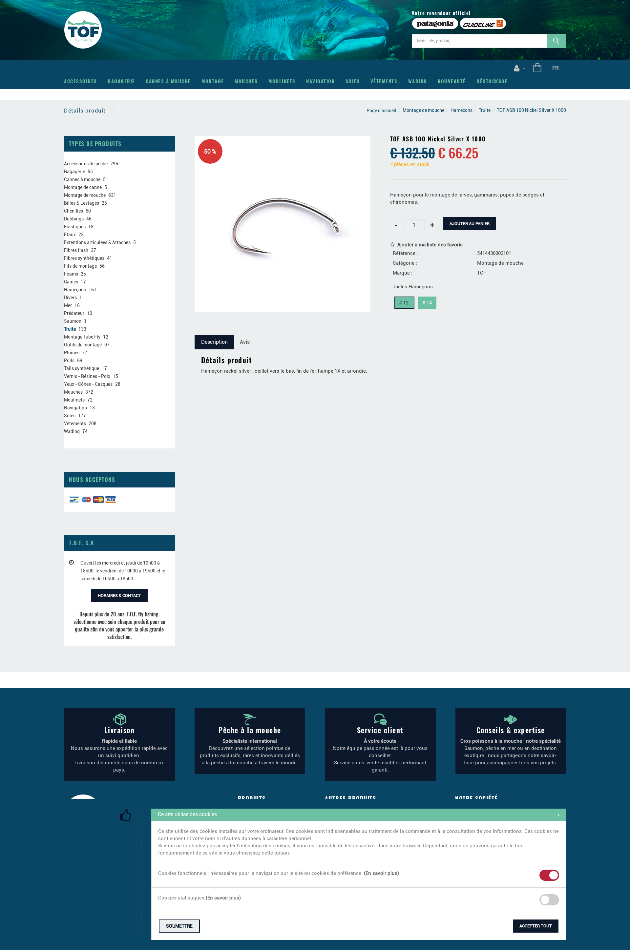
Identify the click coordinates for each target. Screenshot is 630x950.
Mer (68, 305)
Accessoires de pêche (86, 163)
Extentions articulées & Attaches (97, 242)
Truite (485, 110)
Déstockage (492, 81)
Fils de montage (80, 266)
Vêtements (384, 81)
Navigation (320, 81)
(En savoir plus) (381, 873)
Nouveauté (452, 81)
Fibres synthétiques (84, 258)
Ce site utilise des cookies (187, 814)
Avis (245, 342)
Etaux (70, 234)
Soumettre (179, 926)
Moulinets (282, 81)
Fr (555, 68)
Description (214, 342)
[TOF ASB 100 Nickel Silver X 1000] (282, 140)
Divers (70, 297)
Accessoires (80, 81)
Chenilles (73, 211)
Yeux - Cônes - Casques (88, 384)
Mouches (246, 81)
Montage (212, 81)
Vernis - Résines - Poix (87, 376)
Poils (69, 360)
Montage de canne (83, 187)
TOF (481, 273)
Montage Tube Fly (82, 337)
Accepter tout (535, 925)
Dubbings (74, 218)
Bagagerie (121, 81)
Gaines (71, 281)
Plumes (71, 352)
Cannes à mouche (168, 81)
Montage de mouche (423, 110)
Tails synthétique (81, 368)
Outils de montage (83, 344)
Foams (71, 274)
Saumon (72, 321)
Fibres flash (76, 250)
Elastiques (75, 226)
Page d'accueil (381, 110)
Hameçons (461, 110)
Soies (353, 81)
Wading (417, 81)
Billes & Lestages (81, 203)
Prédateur (74, 313)
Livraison (119, 730)
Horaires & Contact (119, 595)
